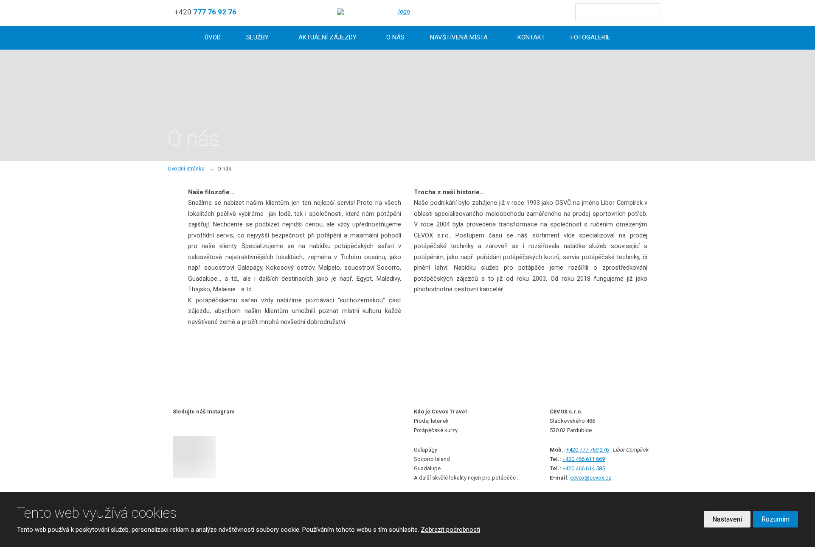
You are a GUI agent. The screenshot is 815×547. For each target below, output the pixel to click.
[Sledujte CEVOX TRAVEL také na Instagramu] (204, 457)
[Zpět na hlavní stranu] (400, 11)
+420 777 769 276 (587, 450)
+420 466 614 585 (583, 468)
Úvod (213, 37)
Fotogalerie (590, 37)
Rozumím (776, 519)
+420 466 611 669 (583, 459)
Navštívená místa (459, 37)
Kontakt (531, 37)
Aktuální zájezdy (327, 37)
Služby (257, 37)
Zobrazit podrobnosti (450, 529)
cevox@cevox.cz (590, 477)
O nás (395, 37)
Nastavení (727, 519)
